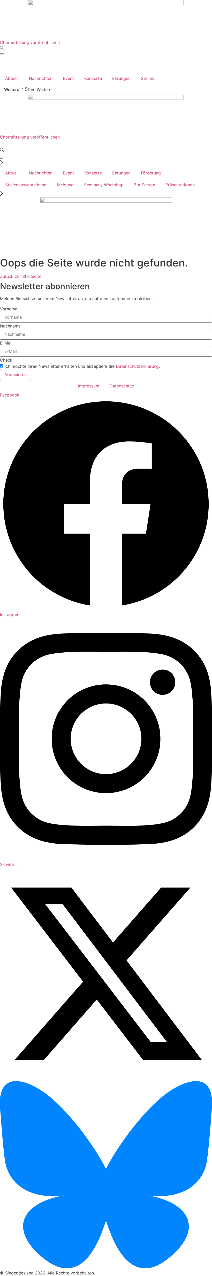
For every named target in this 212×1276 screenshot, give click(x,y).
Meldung (65, 184)
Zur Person (144, 184)
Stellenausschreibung (26, 184)
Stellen (147, 78)
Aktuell (12, 78)
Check (6, 360)
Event (68, 78)
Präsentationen (180, 184)
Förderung (151, 172)
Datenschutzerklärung (137, 366)
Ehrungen (121, 78)
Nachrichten (40, 78)
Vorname (8, 309)
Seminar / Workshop (104, 184)
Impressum (88, 385)
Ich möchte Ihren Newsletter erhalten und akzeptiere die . (82, 366)
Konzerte (93, 78)
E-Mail (6, 343)
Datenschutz (122, 385)
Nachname (10, 326)
